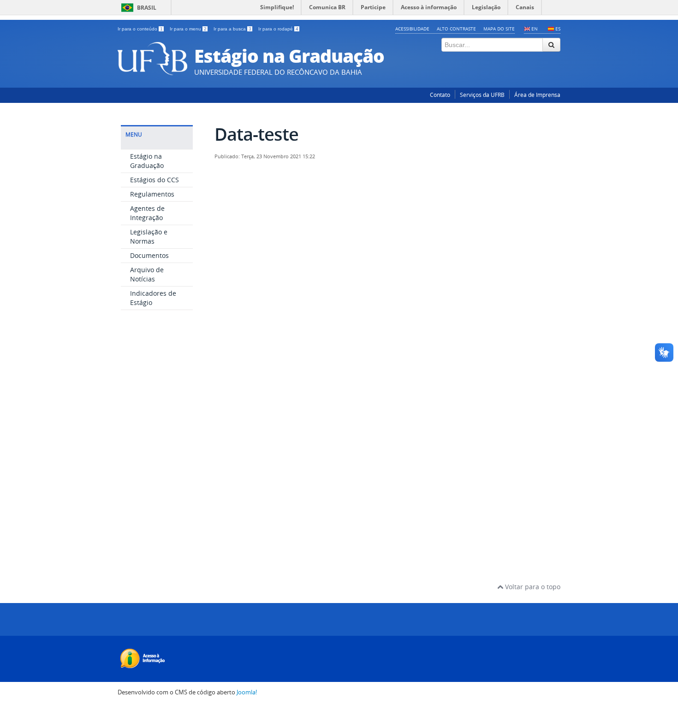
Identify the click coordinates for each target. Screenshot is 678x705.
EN (534, 28)
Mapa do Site (499, 28)
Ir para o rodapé (278, 28)
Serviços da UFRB (482, 95)
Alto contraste (456, 28)
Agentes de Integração (147, 213)
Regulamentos (152, 194)
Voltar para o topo (531, 586)
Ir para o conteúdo (140, 28)
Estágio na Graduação (147, 161)
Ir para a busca (232, 28)
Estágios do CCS (154, 179)
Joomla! (247, 692)
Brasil (146, 8)
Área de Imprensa (537, 95)
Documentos (149, 255)
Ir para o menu (188, 28)
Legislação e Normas (148, 236)
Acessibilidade (412, 28)
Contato (440, 95)
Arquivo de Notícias (147, 274)
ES (557, 28)
